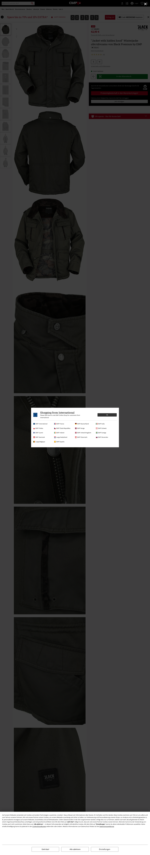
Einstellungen (104, 849)
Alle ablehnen (75, 849)
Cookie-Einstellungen (39, 826)
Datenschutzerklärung (106, 826)
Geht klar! (45, 849)
